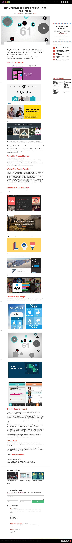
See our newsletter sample (62, 33)
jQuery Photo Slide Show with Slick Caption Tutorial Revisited (63, 51)
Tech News (19, 541)
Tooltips (65, 92)
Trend (23, 454)
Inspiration (18, 454)
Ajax (55, 81)
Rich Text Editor (67, 87)
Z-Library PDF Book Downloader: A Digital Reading (63, 54)
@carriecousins (20, 463)
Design (14, 454)
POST (38, 501)
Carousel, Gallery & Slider (57, 85)
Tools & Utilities (67, 91)
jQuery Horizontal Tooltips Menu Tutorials (62, 48)
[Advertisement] (25, 44)
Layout (55, 93)
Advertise (24, 541)
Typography (9, 424)
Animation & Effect (57, 82)
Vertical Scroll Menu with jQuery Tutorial (62, 57)
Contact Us (29, 541)
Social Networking (67, 88)
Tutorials (6, 541)
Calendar (56, 83)
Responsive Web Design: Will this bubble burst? (25, 481)
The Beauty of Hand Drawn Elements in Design (11, 482)
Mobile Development (66, 84)
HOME (2, 541)
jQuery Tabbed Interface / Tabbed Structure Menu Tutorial (63, 60)
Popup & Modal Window (66, 86)
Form (55, 90)
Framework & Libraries (56, 92)
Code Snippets (12, 541)
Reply (12, 512)
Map (64, 81)
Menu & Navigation (67, 82)
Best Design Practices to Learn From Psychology (37, 481)
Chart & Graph (57, 86)
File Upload (56, 89)
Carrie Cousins (20, 13)
